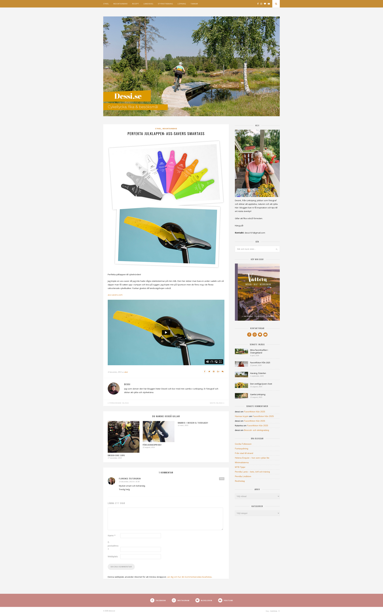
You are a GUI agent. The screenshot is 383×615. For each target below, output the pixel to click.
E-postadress (113, 546)
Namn (111, 535)
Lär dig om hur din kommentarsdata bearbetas (189, 577)
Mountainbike (120, 4)
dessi (126, 372)
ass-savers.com (115, 294)
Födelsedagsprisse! (152, 445)
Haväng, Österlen (258, 373)
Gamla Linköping (257, 394)
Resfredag (240, 481)
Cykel (106, 4)
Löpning (182, 4)
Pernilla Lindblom (243, 476)
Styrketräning (165, 4)
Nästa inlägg (216, 403)
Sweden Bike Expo (116, 455)
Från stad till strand (244, 453)
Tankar (194, 4)
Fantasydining (241, 448)
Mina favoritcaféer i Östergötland (259, 351)
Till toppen (272, 611)
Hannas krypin (242, 416)
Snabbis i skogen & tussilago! (193, 423)
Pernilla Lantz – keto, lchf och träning (252, 472)
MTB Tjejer (240, 467)
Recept (135, 4)
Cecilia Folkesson (243, 444)
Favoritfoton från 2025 (260, 362)
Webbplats (113, 556)
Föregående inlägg (119, 403)
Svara (222, 478)
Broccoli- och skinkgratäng (256, 430)
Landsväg (148, 4)
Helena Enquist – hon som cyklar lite (252, 458)
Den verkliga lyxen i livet (261, 383)
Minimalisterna (242, 462)
